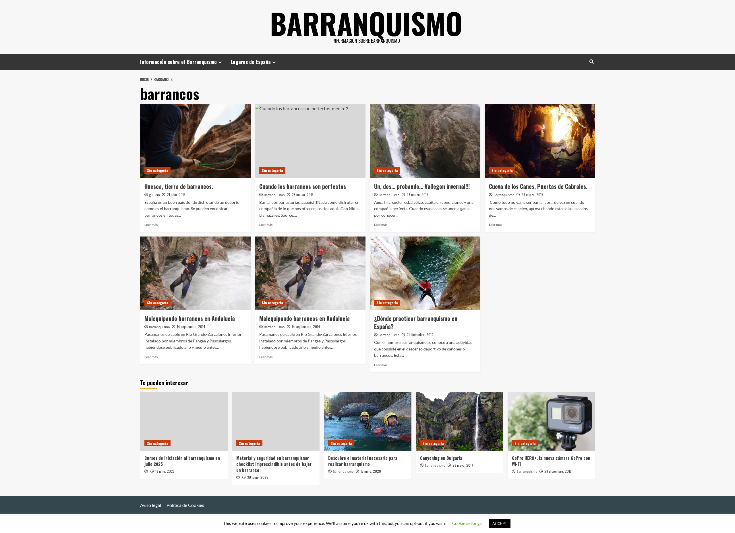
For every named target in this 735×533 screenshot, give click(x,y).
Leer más (151, 224)
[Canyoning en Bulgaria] (459, 421)
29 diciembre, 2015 (558, 471)
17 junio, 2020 (371, 471)
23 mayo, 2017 (462, 465)
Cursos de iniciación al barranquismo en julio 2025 (182, 461)
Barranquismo (366, 23)
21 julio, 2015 (176, 194)
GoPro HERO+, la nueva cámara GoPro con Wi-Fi (551, 461)
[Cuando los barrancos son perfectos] (310, 141)
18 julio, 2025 (165, 471)
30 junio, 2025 (257, 477)
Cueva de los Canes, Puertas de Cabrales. (538, 186)
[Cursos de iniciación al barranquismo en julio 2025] (184, 421)
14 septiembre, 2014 (191, 326)
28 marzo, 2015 (303, 194)
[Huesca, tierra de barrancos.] (195, 141)
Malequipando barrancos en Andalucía (189, 318)
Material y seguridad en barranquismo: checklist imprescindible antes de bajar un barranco (274, 464)
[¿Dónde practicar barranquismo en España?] (425, 273)
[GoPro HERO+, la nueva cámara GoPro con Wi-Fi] (551, 421)
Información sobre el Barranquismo (178, 61)
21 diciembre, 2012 (420, 334)
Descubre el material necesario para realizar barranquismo (362, 461)
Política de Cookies (185, 505)
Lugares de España (251, 61)
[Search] (591, 62)
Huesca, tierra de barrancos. (178, 186)
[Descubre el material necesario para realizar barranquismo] (367, 421)
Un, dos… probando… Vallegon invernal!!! (422, 186)
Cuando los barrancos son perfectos (302, 186)
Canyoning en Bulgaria (441, 458)
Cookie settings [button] (467, 523)
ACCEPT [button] (499, 523)
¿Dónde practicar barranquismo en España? (415, 322)
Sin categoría (157, 170)
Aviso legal (150, 505)
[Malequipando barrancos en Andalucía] (195, 273)
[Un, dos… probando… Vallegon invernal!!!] (425, 141)
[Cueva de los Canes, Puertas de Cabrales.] (540, 141)
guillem (154, 195)
